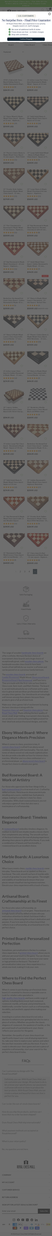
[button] (49, 13)
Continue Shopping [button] (26, 39)
